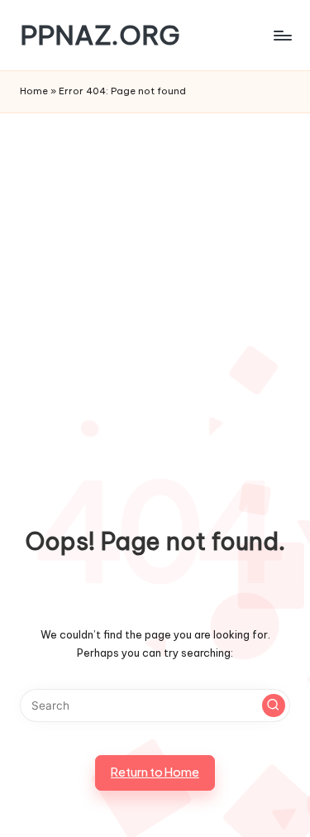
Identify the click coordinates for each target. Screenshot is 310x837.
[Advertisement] (155, 277)
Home (34, 91)
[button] (273, 705)
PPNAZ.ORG (100, 35)
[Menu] (282, 35)
